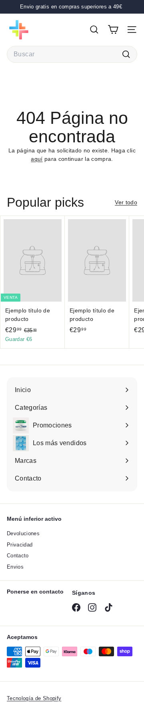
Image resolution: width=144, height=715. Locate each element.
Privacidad (20, 545)
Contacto (18, 556)
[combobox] (72, 54)
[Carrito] (113, 29)
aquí (36, 159)
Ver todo (126, 202)
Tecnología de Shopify (34, 698)
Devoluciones (23, 533)
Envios (15, 567)
